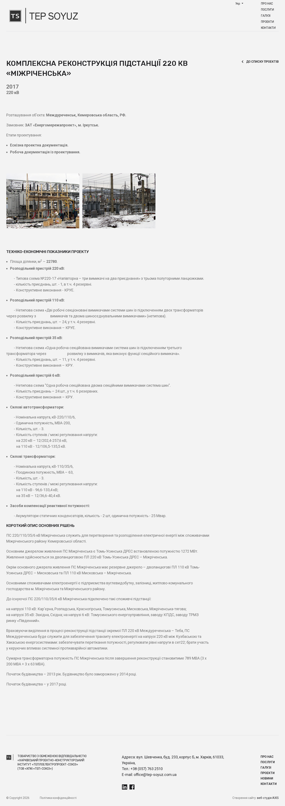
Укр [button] (238, 3)
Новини (267, 778)
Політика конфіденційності (58, 798)
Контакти (268, 28)
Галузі (265, 16)
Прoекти (267, 22)
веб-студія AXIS (268, 798)
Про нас (267, 3)
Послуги (267, 9)
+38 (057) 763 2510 (147, 769)
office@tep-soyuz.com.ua (155, 774)
